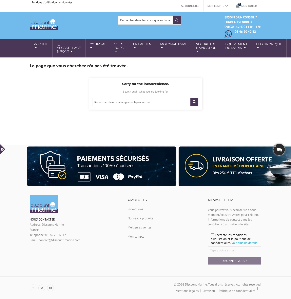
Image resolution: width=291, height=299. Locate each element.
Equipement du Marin (236, 46)
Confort (98, 44)
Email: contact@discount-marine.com (55, 240)
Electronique (269, 44)
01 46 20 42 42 (245, 32)
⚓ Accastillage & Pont (69, 48)
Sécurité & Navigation (206, 46)
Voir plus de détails (244, 243)
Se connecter (190, 6)
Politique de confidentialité (237, 291)
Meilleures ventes (139, 227)
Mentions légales (187, 291)
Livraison (209, 291)
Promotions (135, 209)
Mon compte (136, 236)
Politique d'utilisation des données (52, 2)
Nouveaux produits (140, 218)
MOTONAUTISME (173, 44)
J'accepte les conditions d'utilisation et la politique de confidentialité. (234, 239)
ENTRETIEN (142, 44)
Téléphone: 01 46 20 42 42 (48, 235)
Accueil (41, 44)
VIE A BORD (119, 46)
